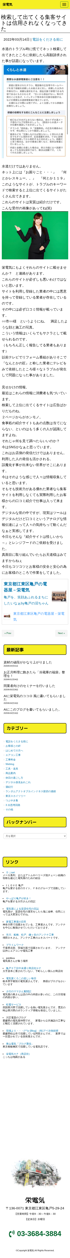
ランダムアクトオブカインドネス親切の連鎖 (31, 791)
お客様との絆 (13, 746)
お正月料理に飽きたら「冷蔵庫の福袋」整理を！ (34, 674)
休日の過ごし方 (14, 777)
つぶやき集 (12, 800)
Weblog (10, 764)
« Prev (7, 633)
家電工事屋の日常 (16, 921)
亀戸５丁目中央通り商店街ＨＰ (23, 968)
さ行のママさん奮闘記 (18, 991)
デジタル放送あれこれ (18, 782)
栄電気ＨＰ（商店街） (18, 1054)
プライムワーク (15, 945)
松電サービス (13, 1004)
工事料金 (11, 759)
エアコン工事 (13, 755)
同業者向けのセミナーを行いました (29, 686)
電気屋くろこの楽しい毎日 (21, 978)
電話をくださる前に (47, 39)
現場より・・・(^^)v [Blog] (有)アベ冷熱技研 (32, 1030)
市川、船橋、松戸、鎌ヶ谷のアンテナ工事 (30, 934)
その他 (9, 809)
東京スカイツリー (16, 796)
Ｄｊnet (10, 872)
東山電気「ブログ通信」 (20, 1043)
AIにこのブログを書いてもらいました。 (33, 709)
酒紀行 (9, 787)
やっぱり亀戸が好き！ (18, 898)
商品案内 (11, 773)
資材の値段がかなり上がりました (28, 662)
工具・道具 (12, 768)
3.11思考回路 (13, 805)
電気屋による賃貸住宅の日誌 (22, 908)
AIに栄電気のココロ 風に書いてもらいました (35, 697)
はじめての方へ (14, 750)
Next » (61, 633)
